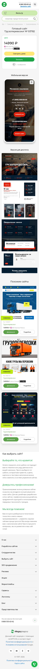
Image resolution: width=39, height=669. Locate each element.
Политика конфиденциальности (20, 660)
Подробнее (27, 332)
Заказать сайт (25, 6)
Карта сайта (19, 663)
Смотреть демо (19, 54)
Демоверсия (11, 332)
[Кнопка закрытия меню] (37, 1)
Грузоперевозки (9, 324)
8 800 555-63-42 (25, 4)
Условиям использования (16, 645)
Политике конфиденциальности (19, 642)
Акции (4, 578)
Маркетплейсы (8, 584)
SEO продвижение (9, 565)
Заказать (19, 59)
